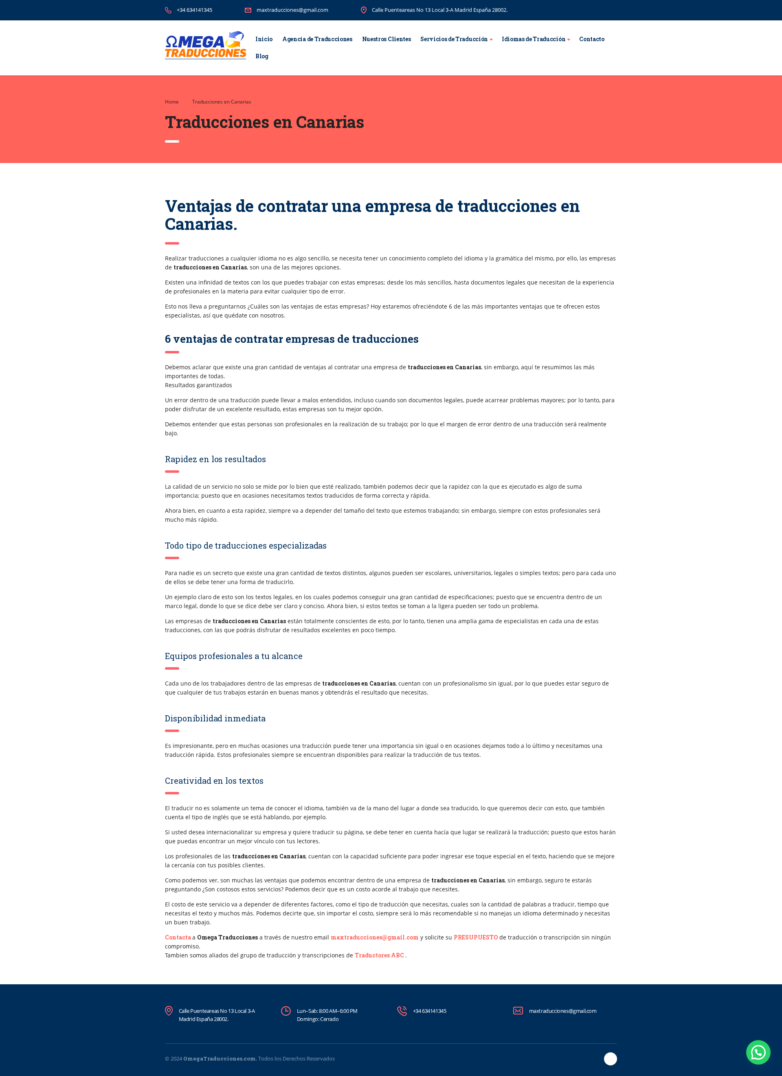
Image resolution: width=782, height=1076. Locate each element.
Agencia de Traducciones (317, 39)
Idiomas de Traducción (533, 39)
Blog (261, 56)
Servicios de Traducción (454, 39)
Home (172, 101)
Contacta (178, 937)
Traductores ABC (379, 955)
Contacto (591, 39)
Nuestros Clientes (386, 39)
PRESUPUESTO (476, 937)
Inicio (263, 39)
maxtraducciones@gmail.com (292, 9)
